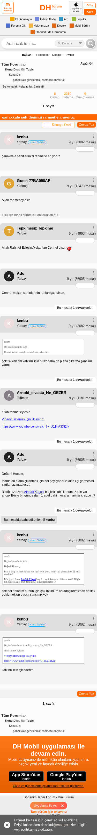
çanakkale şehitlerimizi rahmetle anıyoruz (39, 79)
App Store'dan (26, 777)
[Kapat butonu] (64, 805)
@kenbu (48, 520)
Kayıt (90, 11)
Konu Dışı (15, 74)
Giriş (90, 5)
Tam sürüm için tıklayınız (49, 812)
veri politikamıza (26, 829)
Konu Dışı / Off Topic (19, 69)
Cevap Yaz (86, 125)
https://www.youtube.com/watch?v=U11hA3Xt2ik (35, 426)
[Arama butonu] (90, 43)
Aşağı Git (86, 63)
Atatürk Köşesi (34, 492)
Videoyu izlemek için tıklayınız (23, 419)
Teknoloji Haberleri (8, 9)
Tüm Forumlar (13, 64)
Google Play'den (66, 777)
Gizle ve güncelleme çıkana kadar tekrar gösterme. (48, 786)
